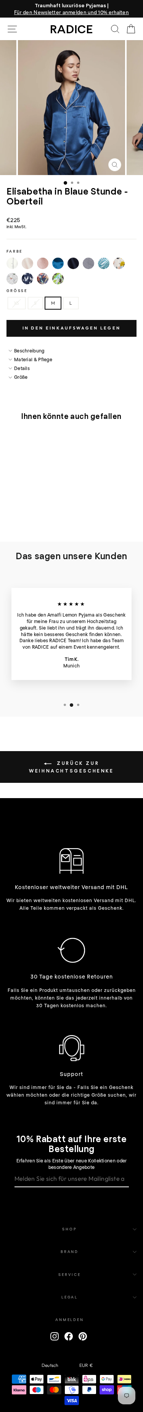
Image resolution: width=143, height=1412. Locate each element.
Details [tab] (22, 368)
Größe (16, 290)
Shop (69, 1229)
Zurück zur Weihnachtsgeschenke (71, 766)
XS (16, 303)
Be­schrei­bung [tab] (29, 350)
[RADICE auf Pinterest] (83, 1336)
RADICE (71, 29)
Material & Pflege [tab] (33, 359)
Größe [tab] (21, 377)
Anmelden (69, 1319)
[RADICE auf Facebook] (68, 1336)
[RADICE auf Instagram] (54, 1336)
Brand (70, 1251)
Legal (69, 1297)
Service (69, 1274)
